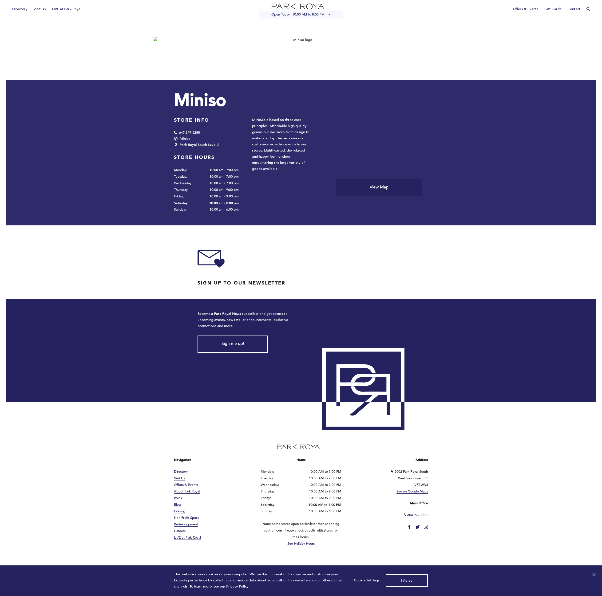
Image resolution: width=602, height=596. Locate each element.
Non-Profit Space (186, 518)
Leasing (179, 511)
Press (178, 498)
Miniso (185, 139)
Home (301, 6)
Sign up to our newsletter (241, 283)
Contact (573, 9)
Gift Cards (552, 9)
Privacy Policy (237, 586)
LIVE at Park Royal (66, 9)
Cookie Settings (367, 580)
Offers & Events (525, 9)
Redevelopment (186, 524)
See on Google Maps (412, 491)
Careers (180, 531)
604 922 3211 (417, 515)
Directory (20, 9)
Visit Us (40, 9)
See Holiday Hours (301, 544)
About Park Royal (187, 491)
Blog (177, 505)
